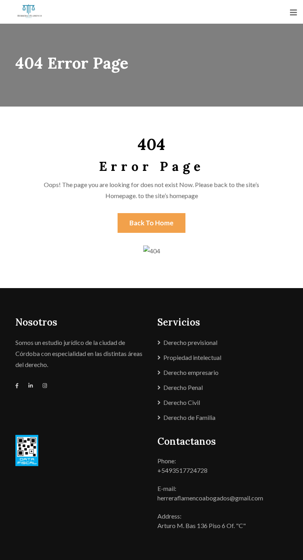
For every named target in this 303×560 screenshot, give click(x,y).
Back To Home (151, 223)
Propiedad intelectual (192, 357)
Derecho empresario (191, 372)
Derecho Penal (183, 387)
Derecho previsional (190, 342)
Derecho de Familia (189, 417)
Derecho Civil (181, 402)
